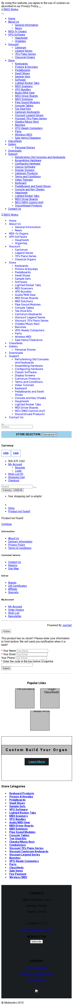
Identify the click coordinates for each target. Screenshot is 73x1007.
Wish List (13, 613)
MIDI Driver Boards (26, 96)
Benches (20, 125)
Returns (12, 565)
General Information (26, 25)
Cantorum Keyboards (27, 112)
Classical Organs (25, 57)
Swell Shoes (22, 73)
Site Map (13, 568)
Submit (6, 668)
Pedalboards (22, 70)
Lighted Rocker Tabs (27, 83)
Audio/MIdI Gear (25, 92)
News (18, 28)
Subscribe (36, 941)
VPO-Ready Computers (29, 128)
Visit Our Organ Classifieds (51, 689)
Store (11, 60)
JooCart (67, 625)
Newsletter (14, 616)
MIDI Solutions (24, 99)
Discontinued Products (28, 205)
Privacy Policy (16, 544)
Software (20, 79)
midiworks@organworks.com (36, 929)
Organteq (20, 41)
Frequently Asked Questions (36, 973)
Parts (18, 131)
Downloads (15, 150)
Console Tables (24, 105)
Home (11, 18)
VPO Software (16, 34)
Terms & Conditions (19, 548)
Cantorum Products (26, 173)
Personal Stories (25, 147)
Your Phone (8, 657)
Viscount (13, 44)
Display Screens (24, 170)
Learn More (37, 761)
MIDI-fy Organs (17, 31)
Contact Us (14, 208)
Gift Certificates (17, 586)
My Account (15, 606)
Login (18, 470)
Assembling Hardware (28, 160)
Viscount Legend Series (29, 115)
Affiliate (12, 589)
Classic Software (25, 167)
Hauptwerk (21, 38)
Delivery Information (20, 541)
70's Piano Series (25, 54)
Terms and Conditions (28, 176)
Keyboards (21, 63)
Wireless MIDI (23, 134)
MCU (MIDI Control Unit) (29, 202)
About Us (13, 21)
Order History (16, 609)
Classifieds (15, 141)
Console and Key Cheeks (30, 189)
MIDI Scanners (24, 86)
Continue (6, 524)
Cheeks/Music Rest (27, 121)
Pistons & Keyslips (26, 67)
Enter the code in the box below (22, 661)
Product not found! (19, 511)
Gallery (12, 144)
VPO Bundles (23, 89)
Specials (13, 592)
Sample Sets (22, 76)
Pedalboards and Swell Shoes (33, 186)
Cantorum (20, 47)
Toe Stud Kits (23, 108)
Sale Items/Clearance (28, 137)
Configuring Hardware (27, 163)
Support (12, 154)
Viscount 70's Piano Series (31, 118)
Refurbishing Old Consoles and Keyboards (40, 157)
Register (20, 467)
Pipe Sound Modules (27, 102)
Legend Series (23, 50)
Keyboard (20, 183)
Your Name (9, 650)
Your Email (9, 654)
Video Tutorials (24, 179)
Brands (12, 582)
